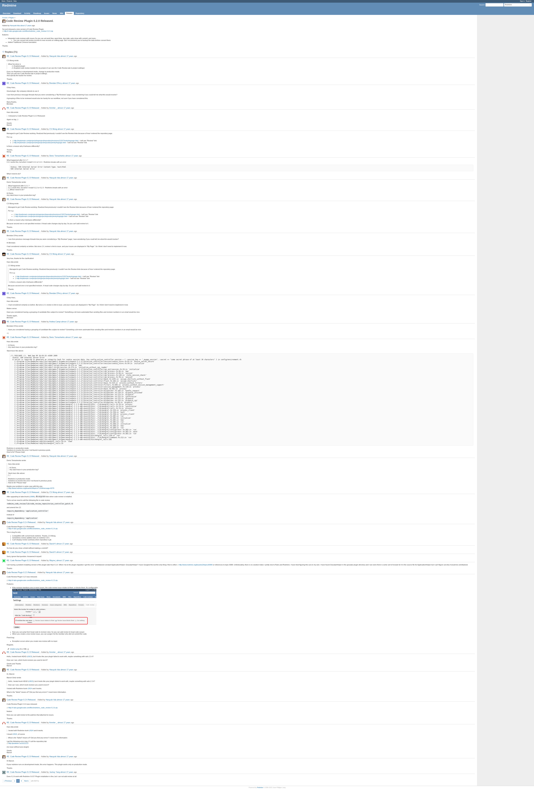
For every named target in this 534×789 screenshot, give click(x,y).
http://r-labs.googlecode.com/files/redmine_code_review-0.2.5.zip (33, 580)
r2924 (30, 689)
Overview (6, 13)
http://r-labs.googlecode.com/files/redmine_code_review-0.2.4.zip (33, 529)
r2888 (32, 497)
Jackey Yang (54, 772)
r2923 (15, 734)
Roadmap (37, 13)
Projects (9, 1)
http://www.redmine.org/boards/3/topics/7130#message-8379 (31, 488)
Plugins (11, 18)
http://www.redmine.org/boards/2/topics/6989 (195, 565)
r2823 (29, 656)
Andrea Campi (55, 322)
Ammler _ (53, 108)
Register (528, 1)
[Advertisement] (491, 58)
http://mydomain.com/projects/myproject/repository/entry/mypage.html (40, 143)
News (54, 13)
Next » (26, 781)
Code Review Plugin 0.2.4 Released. (21, 522)
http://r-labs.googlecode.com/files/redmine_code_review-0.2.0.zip (28, 31)
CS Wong (53, 129)
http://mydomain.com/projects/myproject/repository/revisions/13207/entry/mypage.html (46, 141)
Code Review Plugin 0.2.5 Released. (21, 572)
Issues (46, 13)
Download (17, 13)
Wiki (61, 13)
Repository (80, 13)
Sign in (522, 1)
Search (482, 5)
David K (52, 544)
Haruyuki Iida (15, 26)
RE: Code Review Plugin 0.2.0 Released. (23, 56)
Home (4, 1)
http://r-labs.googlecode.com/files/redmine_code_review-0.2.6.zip (33, 708)
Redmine (260, 787)
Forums (69, 13)
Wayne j (52, 560)
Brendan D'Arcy (55, 83)
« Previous (8, 781)
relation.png (14, 649)
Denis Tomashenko (57, 156)
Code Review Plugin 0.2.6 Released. (21, 700)
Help (15, 1)
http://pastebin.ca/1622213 (18, 743)
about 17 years (26, 26)
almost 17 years (66, 56)
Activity (27, 13)
